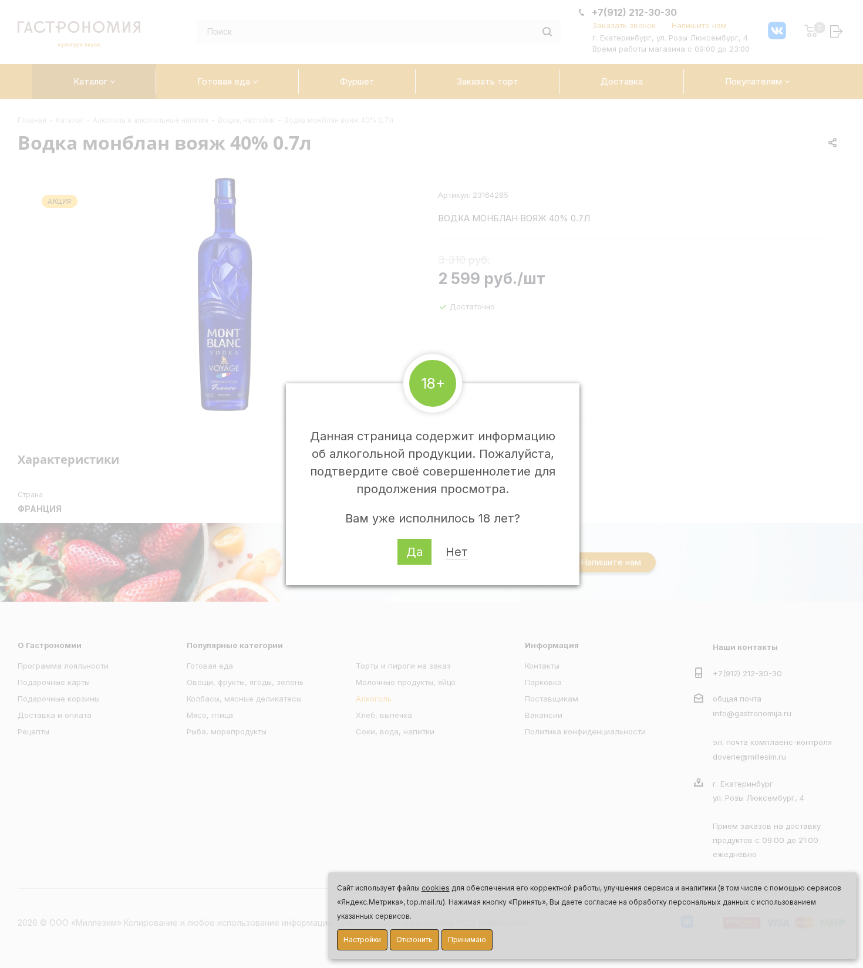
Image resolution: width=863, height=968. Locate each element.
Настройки (362, 939)
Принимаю (467, 939)
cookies (436, 887)
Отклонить (414, 939)
